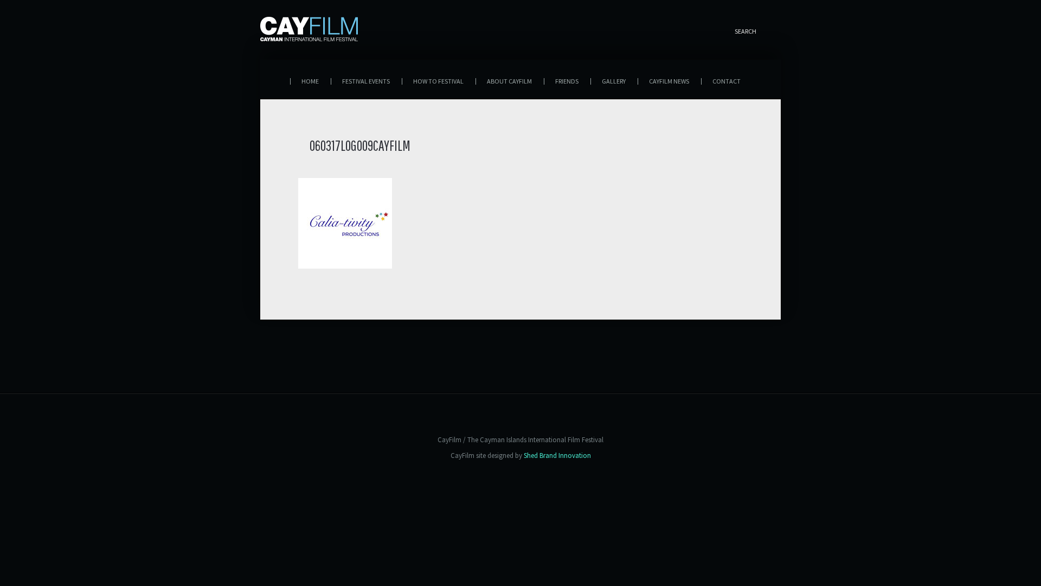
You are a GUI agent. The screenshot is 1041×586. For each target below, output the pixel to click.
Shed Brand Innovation (557, 455)
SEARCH (745, 31)
